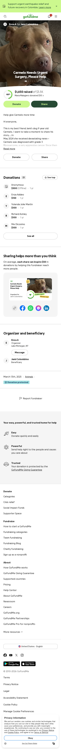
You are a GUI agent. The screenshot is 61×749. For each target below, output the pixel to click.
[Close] (56, 6)
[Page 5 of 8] (34, 81)
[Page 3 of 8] (30, 81)
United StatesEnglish (32, 646)
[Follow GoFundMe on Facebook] (5, 655)
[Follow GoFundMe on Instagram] (22, 655)
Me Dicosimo (18, 224)
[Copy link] (14, 308)
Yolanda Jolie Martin (22, 204)
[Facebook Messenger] (38, 308)
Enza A (15, 340)
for (23, 24)
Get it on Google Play (11, 663)
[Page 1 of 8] (26, 81)
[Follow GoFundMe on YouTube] (11, 655)
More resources (11, 632)
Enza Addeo (17, 194)
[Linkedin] (46, 308)
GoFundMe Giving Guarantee (26, 470)
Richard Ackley (19, 214)
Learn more (45, 7)
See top (51, 177)
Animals (29, 376)
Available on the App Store (28, 663)
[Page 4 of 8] (32, 81)
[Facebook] (22, 308)
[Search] (5, 16)
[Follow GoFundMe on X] (16, 655)
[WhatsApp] (30, 308)
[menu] (56, 16)
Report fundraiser (32, 398)
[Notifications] (49, 16)
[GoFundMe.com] (30, 16)
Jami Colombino (20, 359)
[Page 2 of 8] (28, 81)
